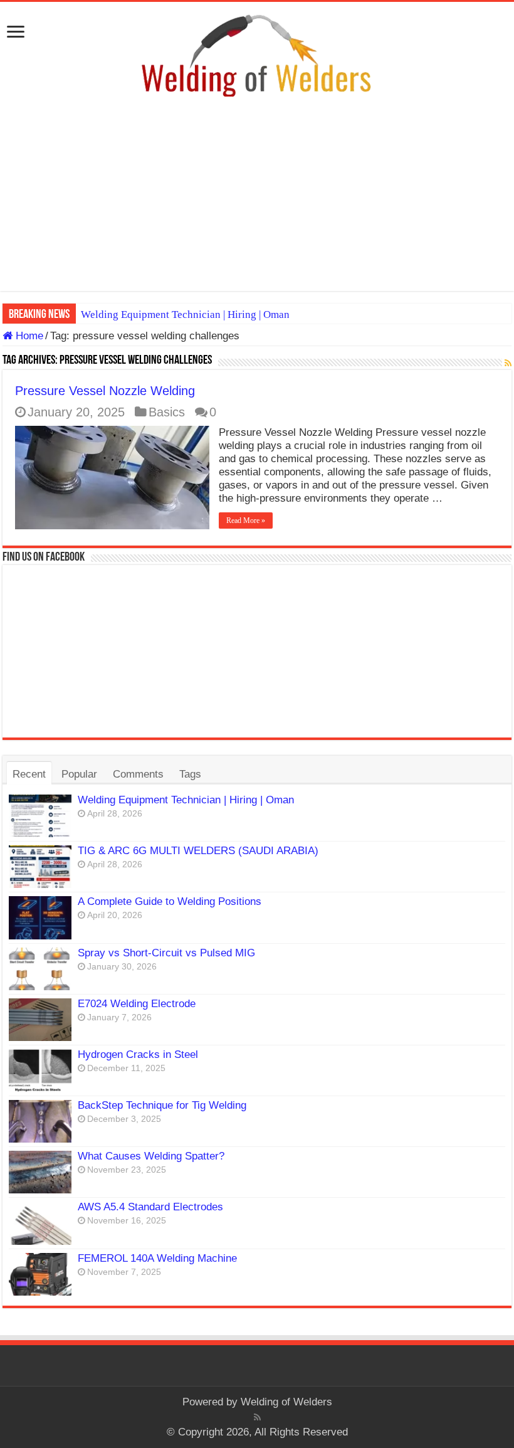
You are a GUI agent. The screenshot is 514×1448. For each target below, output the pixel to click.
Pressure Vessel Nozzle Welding (105, 391)
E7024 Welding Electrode (137, 1004)
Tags (190, 774)
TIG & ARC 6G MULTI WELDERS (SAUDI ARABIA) (198, 851)
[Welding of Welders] (257, 55)
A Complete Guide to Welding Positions (169, 901)
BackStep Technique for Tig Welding (162, 1105)
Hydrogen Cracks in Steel (138, 1054)
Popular (79, 774)
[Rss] (257, 1417)
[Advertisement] (257, 203)
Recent (29, 774)
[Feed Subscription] (508, 363)
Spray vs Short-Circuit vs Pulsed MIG (166, 953)
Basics (167, 412)
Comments (138, 774)
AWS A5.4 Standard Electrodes (150, 1207)
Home (28, 336)
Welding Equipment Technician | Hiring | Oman (185, 314)
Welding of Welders (286, 1402)
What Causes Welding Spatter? (151, 1156)
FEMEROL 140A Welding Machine (157, 1258)
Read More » (245, 520)
